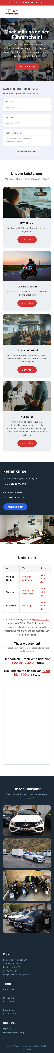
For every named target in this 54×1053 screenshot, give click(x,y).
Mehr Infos (27, 239)
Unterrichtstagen (41, 619)
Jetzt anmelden (27, 66)
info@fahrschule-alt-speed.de (17, 974)
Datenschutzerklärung (13, 1033)
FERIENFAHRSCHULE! (35, 3)
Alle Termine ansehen (27, 151)
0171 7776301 (9, 1014)
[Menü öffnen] (48, 12)
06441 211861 (9, 989)
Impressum (8, 1028)
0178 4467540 (10, 1001)
